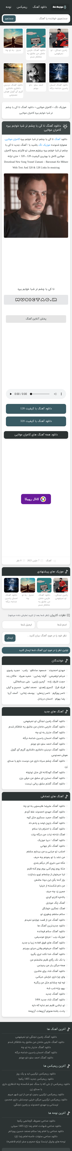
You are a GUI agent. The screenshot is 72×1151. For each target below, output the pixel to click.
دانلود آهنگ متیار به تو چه (50, 732)
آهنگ (57, 139)
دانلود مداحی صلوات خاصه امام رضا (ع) (36, 1136)
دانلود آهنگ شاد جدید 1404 (50, 999)
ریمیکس (22, 7)
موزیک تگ (60, 107)
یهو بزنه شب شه (56, 988)
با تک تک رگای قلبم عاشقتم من (47, 960)
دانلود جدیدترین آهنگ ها (51, 925)
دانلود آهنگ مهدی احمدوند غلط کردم (45, 812)
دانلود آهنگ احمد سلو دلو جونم (48, 744)
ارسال (10, 638)
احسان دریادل (45, 699)
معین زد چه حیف (55, 891)
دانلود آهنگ (40, 7)
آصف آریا (13, 693)
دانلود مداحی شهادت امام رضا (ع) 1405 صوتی (36, 1126)
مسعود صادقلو (38, 670)
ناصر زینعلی (43, 693)
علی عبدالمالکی (21, 681)
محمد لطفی (30, 687)
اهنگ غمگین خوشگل (53, 908)
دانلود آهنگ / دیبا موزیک (51, 840)
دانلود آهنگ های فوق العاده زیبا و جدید (43, 943)
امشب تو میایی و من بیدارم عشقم (46, 851)
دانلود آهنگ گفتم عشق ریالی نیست (45, 784)
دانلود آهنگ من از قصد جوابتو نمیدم (45, 920)
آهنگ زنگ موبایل (55, 903)
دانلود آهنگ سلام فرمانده (51, 931)
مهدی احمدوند (57, 670)
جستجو (9, 18)
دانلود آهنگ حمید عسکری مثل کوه (46, 817)
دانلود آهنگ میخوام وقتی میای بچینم (44, 948)
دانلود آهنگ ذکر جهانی (52, 846)
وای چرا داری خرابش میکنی (50, 977)
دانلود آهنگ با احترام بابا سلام (48, 829)
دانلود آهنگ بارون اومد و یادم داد (47, 823)
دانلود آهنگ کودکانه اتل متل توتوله (45, 772)
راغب (25, 670)
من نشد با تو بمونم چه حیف (49, 857)
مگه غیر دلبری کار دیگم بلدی (49, 863)
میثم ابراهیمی (57, 676)
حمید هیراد (25, 676)
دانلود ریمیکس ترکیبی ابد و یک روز (36, 1074)
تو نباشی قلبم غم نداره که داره (48, 1005)
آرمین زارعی (38, 681)
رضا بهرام (60, 699)
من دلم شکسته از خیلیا (52, 886)
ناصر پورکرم (59, 693)
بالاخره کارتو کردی (55, 897)
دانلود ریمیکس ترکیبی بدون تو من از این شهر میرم (36, 1094)
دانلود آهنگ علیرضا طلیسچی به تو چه (44, 806)
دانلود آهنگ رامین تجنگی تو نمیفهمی (44, 721)
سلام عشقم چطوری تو (52, 914)
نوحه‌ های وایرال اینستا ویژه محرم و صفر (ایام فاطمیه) (36, 1141)
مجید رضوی (13, 670)
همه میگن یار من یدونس (51, 965)
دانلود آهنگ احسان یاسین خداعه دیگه (44, 738)
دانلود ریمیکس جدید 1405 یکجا (36, 1079)
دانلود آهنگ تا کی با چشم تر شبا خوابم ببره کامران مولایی (33, 128)
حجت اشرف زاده (56, 681)
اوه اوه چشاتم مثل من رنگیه (49, 982)
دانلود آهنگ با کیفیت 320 (36, 421)
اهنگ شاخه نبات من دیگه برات (48, 834)
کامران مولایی (44, 107)
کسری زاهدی (46, 687)
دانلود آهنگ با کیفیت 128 (36, 409)
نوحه (8, 7)
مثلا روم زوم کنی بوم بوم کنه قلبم (46, 869)
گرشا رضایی (40, 676)
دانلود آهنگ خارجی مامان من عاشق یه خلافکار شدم (37, 727)
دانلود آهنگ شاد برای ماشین (49, 971)
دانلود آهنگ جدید (55, 994)
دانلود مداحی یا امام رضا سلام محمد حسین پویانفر (36, 1131)
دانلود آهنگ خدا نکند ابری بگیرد (47, 954)
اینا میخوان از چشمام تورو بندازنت (46, 874)
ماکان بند (11, 676)
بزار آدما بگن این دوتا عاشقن (49, 880)
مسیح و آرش (13, 687)
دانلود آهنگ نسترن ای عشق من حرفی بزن (42, 778)
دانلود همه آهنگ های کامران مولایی (36, 435)
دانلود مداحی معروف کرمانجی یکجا (36, 1121)
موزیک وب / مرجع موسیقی (49, 937)
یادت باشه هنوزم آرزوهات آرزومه (46, 1011)
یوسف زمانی (27, 693)
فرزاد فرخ (60, 687)
